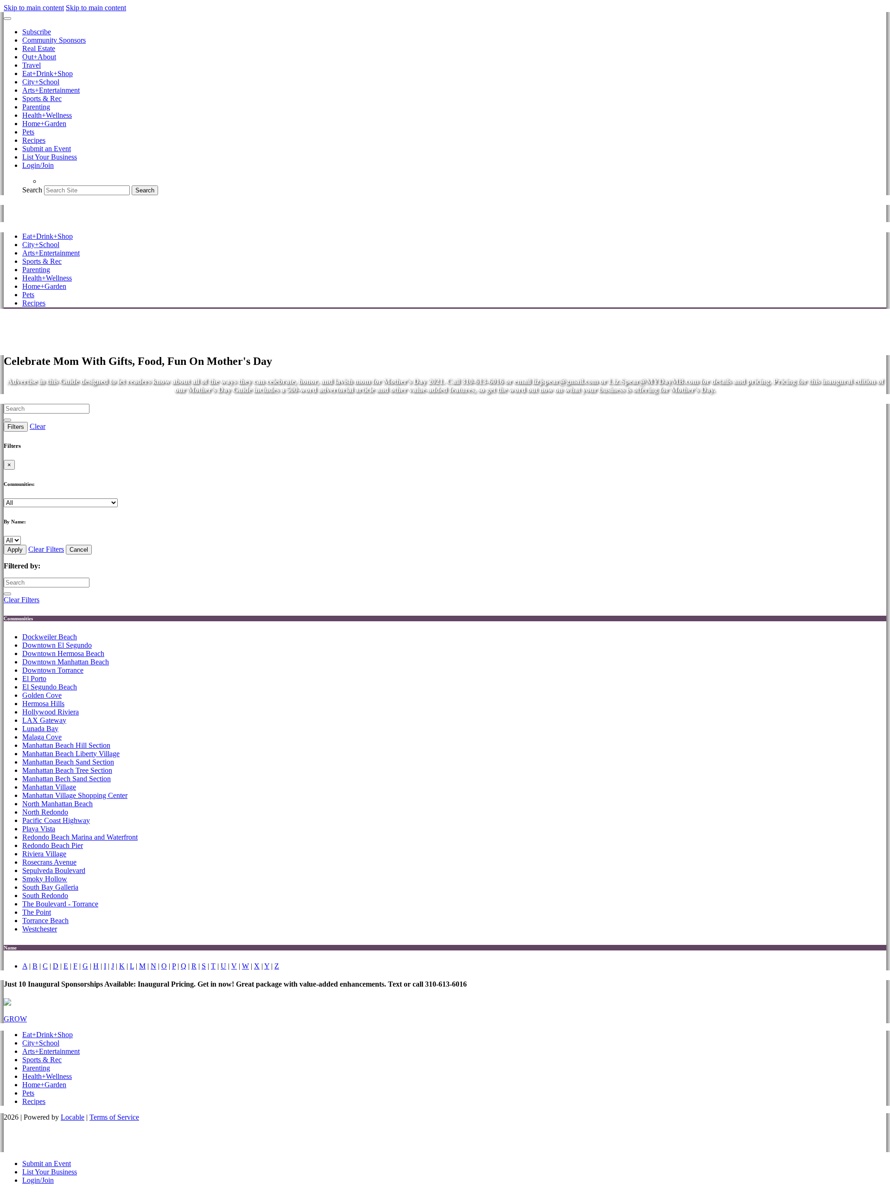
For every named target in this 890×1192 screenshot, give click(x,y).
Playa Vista (38, 829)
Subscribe (36, 32)
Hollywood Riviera (50, 712)
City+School (40, 82)
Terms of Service (114, 1117)
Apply (15, 549)
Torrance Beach (45, 920)
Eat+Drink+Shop (47, 73)
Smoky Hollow (44, 879)
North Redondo (45, 812)
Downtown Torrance (52, 670)
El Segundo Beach (49, 687)
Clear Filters (46, 549)
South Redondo (45, 895)
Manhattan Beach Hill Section (66, 745)
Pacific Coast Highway (56, 820)
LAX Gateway (44, 720)
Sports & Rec (42, 98)
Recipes (33, 140)
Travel (31, 65)
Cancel (79, 549)
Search (32, 190)
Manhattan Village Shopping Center (74, 795)
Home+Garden (44, 123)
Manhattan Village (49, 787)
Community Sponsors (54, 40)
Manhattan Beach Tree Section (67, 770)
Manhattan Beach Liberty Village (71, 754)
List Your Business (49, 157)
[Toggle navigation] (7, 18)
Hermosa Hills (43, 704)
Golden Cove (42, 695)
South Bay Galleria (50, 887)
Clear (37, 426)
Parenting (36, 107)
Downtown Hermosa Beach (63, 653)
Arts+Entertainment (51, 90)
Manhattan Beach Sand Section (68, 762)
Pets (28, 132)
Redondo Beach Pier (52, 845)
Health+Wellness (47, 115)
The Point (36, 912)
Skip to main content (34, 8)
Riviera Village (44, 854)
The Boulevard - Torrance (60, 904)
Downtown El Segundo (57, 645)
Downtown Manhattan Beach (65, 662)
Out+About (39, 57)
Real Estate (38, 48)
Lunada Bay (40, 729)
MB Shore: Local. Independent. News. (124, 213)
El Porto (34, 678)
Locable (72, 1117)
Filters (15, 426)
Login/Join (38, 165)
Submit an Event (46, 149)
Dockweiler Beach (49, 637)
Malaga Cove (42, 737)
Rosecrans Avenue (49, 862)
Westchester (39, 929)
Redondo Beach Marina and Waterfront (80, 837)
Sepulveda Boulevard (53, 870)
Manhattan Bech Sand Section (66, 779)
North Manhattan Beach (57, 804)
